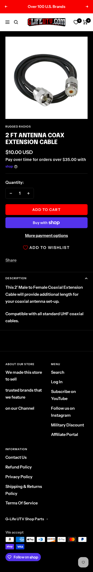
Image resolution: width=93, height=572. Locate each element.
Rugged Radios (18, 126)
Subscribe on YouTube (63, 395)
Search (57, 372)
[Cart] (85, 22)
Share (10, 260)
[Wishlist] (76, 22)
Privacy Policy (19, 476)
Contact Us (16, 457)
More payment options (46, 235)
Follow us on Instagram (63, 412)
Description (16, 278)
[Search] (16, 22)
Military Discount (67, 425)
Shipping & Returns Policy (23, 490)
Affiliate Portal (64, 434)
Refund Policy (18, 467)
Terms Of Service (21, 503)
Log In (57, 381)
